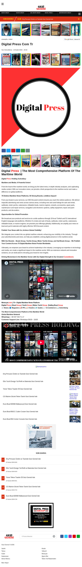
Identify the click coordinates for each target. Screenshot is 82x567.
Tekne (3, 551)
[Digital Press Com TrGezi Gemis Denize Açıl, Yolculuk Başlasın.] (41, 7)
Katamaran (5, 556)
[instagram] (70, 536)
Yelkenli (44, 551)
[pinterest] (18, 150)
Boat (17, 305)
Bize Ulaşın (5, 562)
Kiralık (44, 548)
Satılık (3, 548)
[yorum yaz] (28, 150)
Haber (10, 39)
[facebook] (4, 150)
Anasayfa (4, 39)
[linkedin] (13, 150)
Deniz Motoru (6, 558)
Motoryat (44, 553)
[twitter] (8, 150)
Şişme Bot (45, 556)
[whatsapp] (78, 536)
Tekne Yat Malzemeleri (49, 558)
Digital (7, 305)
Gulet (3, 553)
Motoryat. (7, 302)
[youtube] (74, 536)
